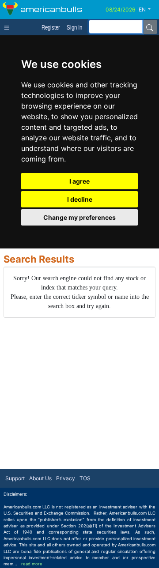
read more (31, 563)
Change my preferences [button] (79, 217)
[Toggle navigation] (8, 27)
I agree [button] (79, 181)
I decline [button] (79, 199)
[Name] (149, 27)
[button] (148, 9)
